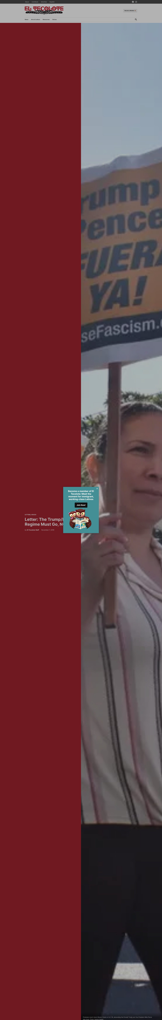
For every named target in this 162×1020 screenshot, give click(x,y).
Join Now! (81, 505)
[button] (81, 510)
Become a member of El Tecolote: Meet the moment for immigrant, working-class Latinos (81, 495)
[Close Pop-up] (97, 488)
